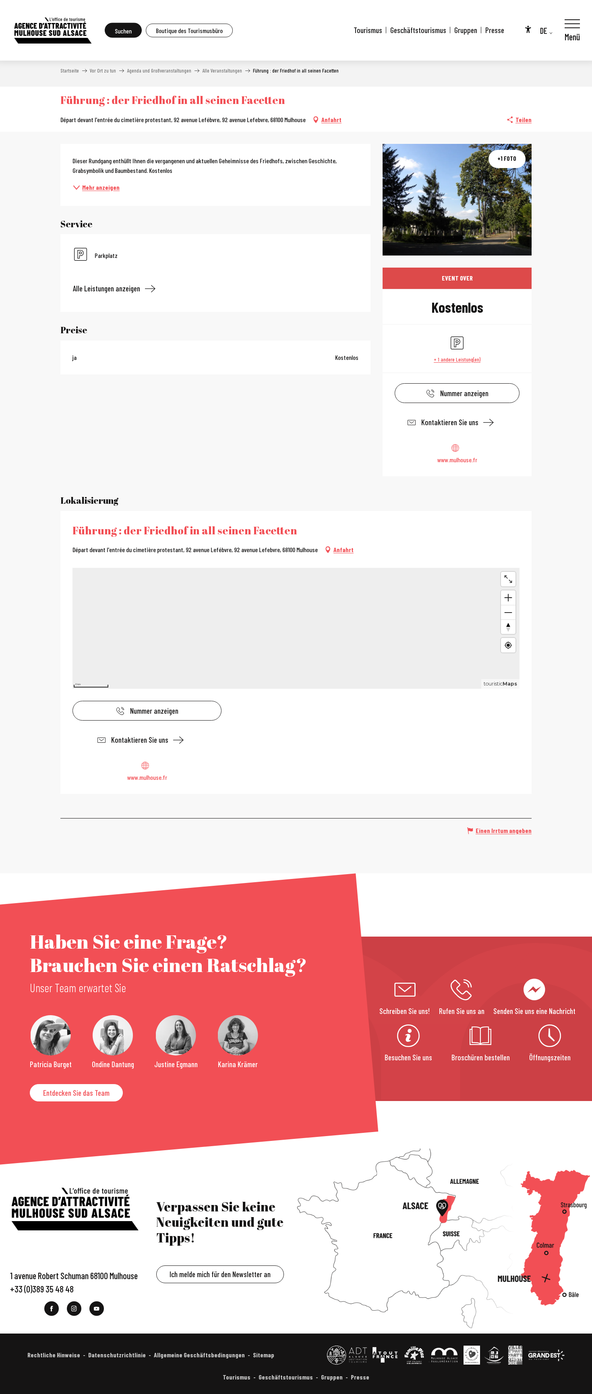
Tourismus (368, 30)
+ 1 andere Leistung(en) (457, 359)
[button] (123, 30)
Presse (494, 30)
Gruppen (465, 30)
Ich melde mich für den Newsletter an (220, 1274)
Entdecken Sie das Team (76, 1092)
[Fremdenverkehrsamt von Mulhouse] (52, 30)
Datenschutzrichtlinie (117, 1355)
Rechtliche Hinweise (53, 1355)
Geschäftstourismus (418, 30)
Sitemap (263, 1355)
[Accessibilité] (528, 29)
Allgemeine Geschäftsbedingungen (199, 1355)
